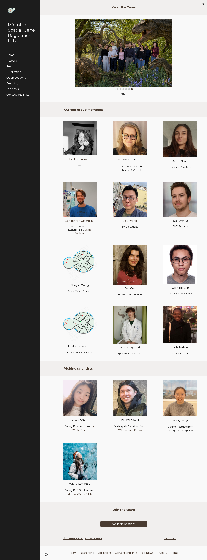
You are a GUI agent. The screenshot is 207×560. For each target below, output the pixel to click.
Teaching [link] (12, 83)
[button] (203, 4)
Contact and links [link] (17, 94)
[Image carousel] (123, 54)
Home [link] (10, 55)
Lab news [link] (12, 89)
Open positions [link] (16, 77)
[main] (124, 7)
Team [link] (10, 66)
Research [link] (12, 60)
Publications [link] (14, 72)
